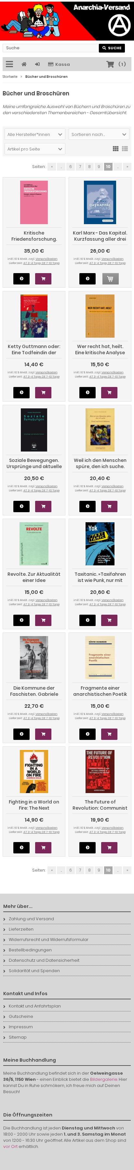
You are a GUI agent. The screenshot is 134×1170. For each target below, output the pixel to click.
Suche (112, 48)
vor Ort (10, 1146)
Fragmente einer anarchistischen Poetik (100, 691)
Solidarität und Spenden (34, 971)
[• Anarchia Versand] (67, 21)
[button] (35, 134)
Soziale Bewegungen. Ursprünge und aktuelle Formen (34, 466)
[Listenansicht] (124, 148)
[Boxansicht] (115, 148)
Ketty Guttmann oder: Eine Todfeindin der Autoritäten (34, 352)
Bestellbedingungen (30, 950)
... (61, 166)
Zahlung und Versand (31, 919)
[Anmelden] (38, 64)
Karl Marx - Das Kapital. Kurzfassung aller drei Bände (100, 239)
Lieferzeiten (21, 929)
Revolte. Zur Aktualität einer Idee (33, 577)
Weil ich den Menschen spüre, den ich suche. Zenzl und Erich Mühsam (100, 469)
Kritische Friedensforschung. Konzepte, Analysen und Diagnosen (34, 242)
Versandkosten (46, 259)
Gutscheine (21, 1016)
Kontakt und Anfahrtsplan (35, 1006)
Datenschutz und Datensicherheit (44, 960)
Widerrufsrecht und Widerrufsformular (48, 939)
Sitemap (18, 1037)
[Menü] (10, 64)
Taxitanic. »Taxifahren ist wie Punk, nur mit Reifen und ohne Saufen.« (100, 583)
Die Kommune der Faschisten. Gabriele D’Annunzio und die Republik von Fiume (34, 697)
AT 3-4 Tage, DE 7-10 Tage (41, 263)
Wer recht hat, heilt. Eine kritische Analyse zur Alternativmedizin (100, 352)
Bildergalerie (103, 1079)
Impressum (21, 1027)
